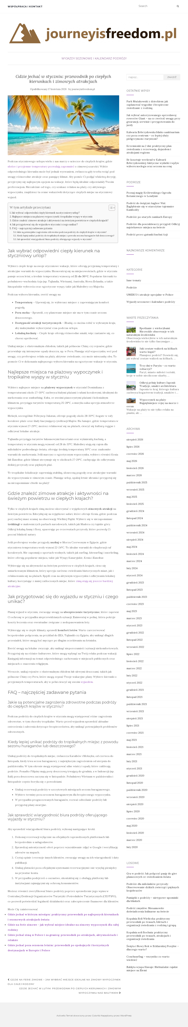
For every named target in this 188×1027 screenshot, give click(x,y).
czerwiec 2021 (135, 732)
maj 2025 (131, 496)
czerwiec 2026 (135, 453)
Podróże (131, 287)
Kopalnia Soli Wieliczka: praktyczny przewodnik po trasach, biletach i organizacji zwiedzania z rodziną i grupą (151, 922)
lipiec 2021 (132, 725)
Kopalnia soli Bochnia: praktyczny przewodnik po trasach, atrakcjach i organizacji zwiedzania (148, 936)
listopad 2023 (134, 589)
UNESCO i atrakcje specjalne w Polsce (149, 294)
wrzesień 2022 (135, 647)
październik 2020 (136, 790)
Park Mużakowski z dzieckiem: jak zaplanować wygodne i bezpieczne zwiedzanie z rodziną (147, 105)
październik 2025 (136, 482)
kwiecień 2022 (135, 661)
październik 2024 (136, 525)
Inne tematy (133, 280)
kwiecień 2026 (135, 468)
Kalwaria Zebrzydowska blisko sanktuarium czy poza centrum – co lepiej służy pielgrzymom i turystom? (152, 135)
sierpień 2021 (134, 718)
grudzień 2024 (135, 511)
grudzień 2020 (135, 775)
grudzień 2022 (135, 632)
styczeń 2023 (134, 625)
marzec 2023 (134, 618)
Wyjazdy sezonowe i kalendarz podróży (94, 58)
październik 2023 (136, 596)
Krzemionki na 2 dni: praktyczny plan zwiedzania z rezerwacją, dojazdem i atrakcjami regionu (148, 149)
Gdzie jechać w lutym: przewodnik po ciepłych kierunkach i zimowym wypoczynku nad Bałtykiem (70, 990)
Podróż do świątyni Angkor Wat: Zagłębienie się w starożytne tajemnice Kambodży (150, 206)
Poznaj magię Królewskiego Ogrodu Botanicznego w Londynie (148, 194)
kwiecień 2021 (134, 747)
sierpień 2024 (134, 539)
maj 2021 (131, 740)
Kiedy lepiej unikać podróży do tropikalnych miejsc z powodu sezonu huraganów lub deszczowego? (65, 235)
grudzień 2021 (135, 689)
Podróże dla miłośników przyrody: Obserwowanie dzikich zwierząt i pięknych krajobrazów (152, 887)
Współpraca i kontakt (25, 6)
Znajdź (171, 77)
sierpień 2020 (134, 804)
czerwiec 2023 (135, 604)
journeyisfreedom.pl (83, 89)
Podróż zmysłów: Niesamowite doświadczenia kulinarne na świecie (147, 910)
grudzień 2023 (135, 582)
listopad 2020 (134, 782)
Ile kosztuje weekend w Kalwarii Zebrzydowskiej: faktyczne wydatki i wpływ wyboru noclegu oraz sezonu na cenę (152, 163)
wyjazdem (87, 682)
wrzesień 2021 (135, 711)
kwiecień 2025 (135, 504)
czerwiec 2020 (135, 818)
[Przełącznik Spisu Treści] (110, 208)
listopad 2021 (134, 697)
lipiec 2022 (132, 654)
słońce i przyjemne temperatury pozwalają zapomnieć (41, 166)
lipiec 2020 (133, 811)
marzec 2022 (134, 668)
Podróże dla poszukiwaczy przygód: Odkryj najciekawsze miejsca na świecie (153, 225)
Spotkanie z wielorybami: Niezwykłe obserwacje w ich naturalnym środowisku (150, 331)
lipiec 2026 (133, 446)
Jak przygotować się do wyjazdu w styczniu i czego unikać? (45, 224)
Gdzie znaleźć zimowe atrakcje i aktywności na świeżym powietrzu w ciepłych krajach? (60, 220)
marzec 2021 (134, 754)
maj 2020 (131, 825)
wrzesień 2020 (135, 797)
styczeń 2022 (134, 682)
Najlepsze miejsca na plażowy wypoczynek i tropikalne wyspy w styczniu (52, 216)
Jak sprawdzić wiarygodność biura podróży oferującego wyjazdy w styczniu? (54, 239)
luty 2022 (131, 675)
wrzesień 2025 (135, 489)
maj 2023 (131, 611)
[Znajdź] (177, 6)
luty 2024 (132, 568)
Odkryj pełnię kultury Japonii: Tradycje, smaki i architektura (158, 384)
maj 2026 (131, 461)
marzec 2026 (134, 475)
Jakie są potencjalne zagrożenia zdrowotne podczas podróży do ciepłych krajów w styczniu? (61, 232)
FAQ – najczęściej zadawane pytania (32, 228)
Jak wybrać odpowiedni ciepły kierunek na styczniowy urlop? (46, 212)
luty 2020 (132, 847)
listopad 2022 (134, 639)
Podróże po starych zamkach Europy (149, 217)
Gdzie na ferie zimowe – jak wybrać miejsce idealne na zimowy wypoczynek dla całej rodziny (64, 981)
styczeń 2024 (134, 575)
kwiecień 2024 (135, 554)
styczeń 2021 (134, 768)
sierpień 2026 (134, 439)
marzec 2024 (134, 561)
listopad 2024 (134, 518)
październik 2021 (136, 704)
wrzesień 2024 (135, 532)
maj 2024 (131, 546)
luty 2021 (131, 761)
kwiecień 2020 (135, 832)
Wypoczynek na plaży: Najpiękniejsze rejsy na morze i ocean (152, 403)
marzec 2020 (134, 840)
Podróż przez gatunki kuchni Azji (147, 234)
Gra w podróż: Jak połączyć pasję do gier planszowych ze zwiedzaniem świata (151, 875)
